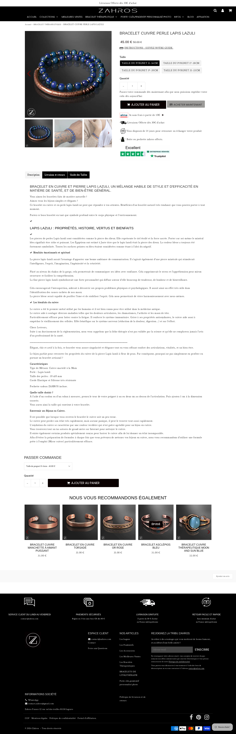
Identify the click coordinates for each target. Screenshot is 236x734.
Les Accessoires (127, 650)
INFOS (177, 16)
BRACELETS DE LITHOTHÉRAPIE (129, 673)
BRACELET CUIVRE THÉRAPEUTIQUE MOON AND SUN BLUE (193, 547)
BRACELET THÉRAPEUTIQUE (99, 16)
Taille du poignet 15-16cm (140, 63)
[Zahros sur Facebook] (191, 718)
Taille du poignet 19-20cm (140, 70)
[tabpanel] (39, 133)
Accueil (28, 24)
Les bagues (125, 639)
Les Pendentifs (127, 645)
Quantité (124, 78)
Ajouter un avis (222, 576)
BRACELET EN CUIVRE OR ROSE (118, 546)
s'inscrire (202, 650)
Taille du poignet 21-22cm (182, 70)
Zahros (35, 728)
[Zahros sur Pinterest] (198, 718)
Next (108, 73)
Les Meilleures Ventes (130, 656)
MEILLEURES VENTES (72, 16)
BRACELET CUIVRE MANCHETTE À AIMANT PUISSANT (42, 547)
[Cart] (230, 10)
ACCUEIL (32, 16)
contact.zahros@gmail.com (41, 703)
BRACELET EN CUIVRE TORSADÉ (80, 546)
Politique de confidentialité (179, 662)
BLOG (191, 16)
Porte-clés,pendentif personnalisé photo (146, 16)
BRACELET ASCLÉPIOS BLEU (155, 546)
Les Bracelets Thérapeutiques (127, 664)
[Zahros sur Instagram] (207, 718)
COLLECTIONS (47, 16)
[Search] (215, 10)
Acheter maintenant (188, 105)
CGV (27, 718)
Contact (92, 642)
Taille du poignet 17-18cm (181, 63)
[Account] (223, 10)
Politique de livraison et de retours (133, 699)
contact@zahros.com (196, 668)
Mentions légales (39, 718)
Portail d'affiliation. (87, 718)
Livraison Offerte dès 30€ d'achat (118, 3)
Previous (29, 73)
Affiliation (203, 16)
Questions (102, 648)
